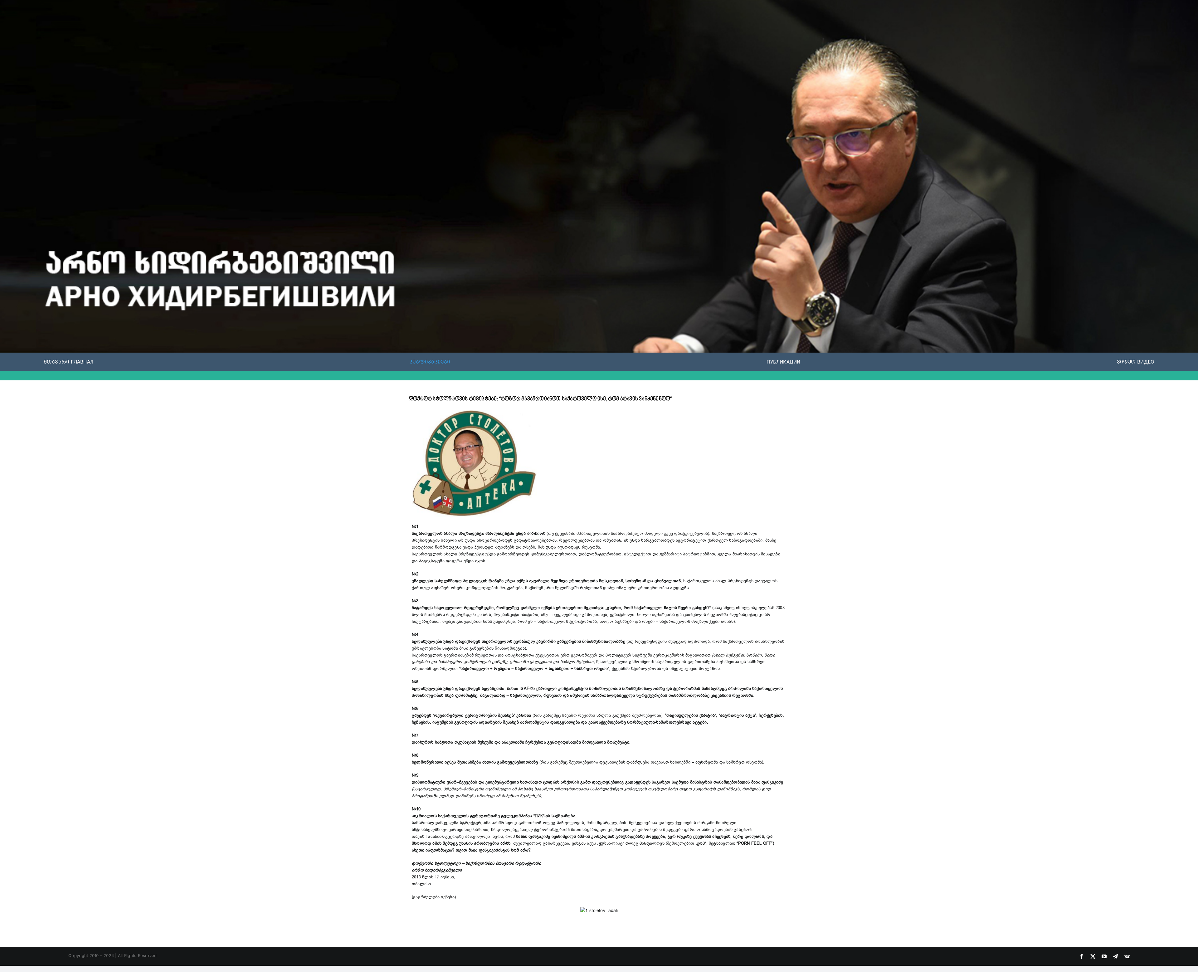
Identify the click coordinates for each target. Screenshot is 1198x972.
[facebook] (1081, 956)
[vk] (1127, 956)
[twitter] (1092, 956)
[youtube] (1104, 956)
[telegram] (1115, 956)
